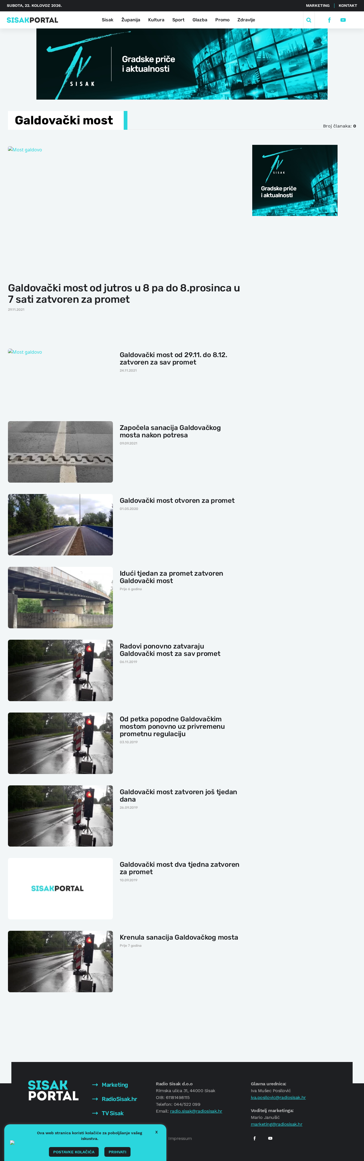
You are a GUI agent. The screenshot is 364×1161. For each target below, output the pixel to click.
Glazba (200, 19)
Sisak (107, 19)
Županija (130, 19)
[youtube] (343, 20)
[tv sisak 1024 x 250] (182, 63)
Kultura (156, 19)
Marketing (318, 5)
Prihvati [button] (117, 1152)
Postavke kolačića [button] (73, 1152)
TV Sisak (112, 1113)
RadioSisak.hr (119, 1099)
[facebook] (329, 20)
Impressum (180, 1138)
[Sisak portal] (32, 20)
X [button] (156, 1132)
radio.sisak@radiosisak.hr (196, 1111)
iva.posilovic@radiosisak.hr (278, 1097)
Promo (222, 19)
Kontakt (348, 5)
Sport (178, 19)
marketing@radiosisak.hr (277, 1124)
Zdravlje (246, 19)
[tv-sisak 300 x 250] (295, 180)
